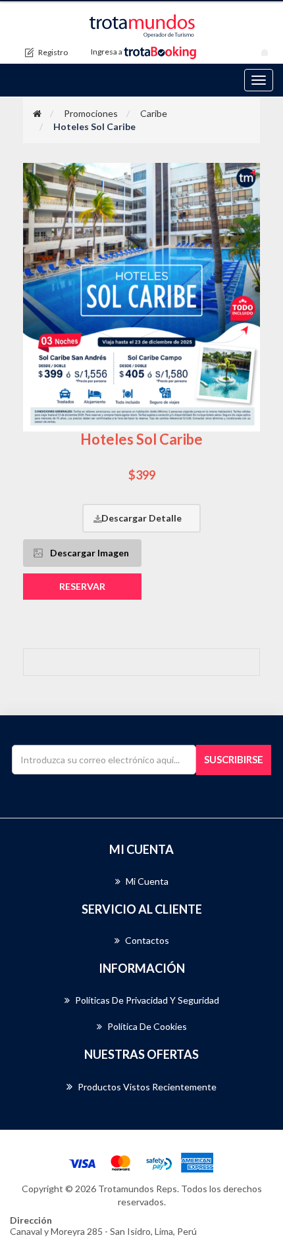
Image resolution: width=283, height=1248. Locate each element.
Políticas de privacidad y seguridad (147, 1000)
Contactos (147, 940)
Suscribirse (233, 759)
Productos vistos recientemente (147, 1086)
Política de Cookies (147, 1026)
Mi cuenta (147, 881)
